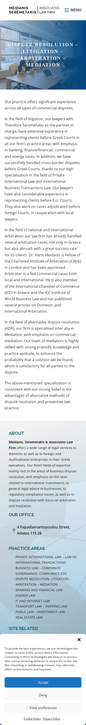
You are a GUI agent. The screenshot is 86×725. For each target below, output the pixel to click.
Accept (43, 682)
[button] (79, 639)
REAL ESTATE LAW (29, 617)
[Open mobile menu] (66, 10)
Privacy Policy (51, 719)
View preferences (43, 707)
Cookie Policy (32, 719)
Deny (43, 695)
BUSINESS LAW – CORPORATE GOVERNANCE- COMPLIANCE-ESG (41, 571)
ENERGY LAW (26, 595)
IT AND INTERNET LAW (33, 601)
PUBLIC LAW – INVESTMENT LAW (40, 612)
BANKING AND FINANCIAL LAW (39, 590)
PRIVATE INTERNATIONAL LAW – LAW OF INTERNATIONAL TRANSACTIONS (46, 560)
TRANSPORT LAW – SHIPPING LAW (41, 606)
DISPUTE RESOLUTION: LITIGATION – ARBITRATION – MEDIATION (43, 582)
